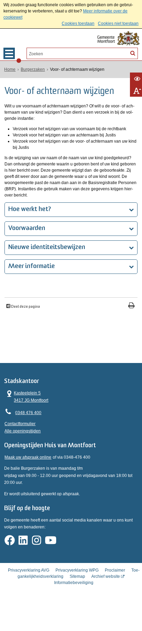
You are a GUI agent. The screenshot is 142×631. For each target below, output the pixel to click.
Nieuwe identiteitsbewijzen (46, 247)
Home (10, 69)
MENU (9, 53)
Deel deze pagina (25, 307)
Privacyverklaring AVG (28, 570)
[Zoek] (132, 52)
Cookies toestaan (78, 23)
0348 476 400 (28, 412)
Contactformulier (20, 423)
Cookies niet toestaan (118, 23)
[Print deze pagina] (131, 306)
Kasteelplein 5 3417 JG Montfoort (26, 396)
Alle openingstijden (22, 431)
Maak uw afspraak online (27, 457)
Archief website (105, 576)
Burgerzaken (33, 69)
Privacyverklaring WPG (77, 570)
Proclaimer (115, 570)
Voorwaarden (26, 228)
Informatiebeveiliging (73, 582)
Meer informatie (31, 266)
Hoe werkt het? (29, 209)
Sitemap (77, 576)
